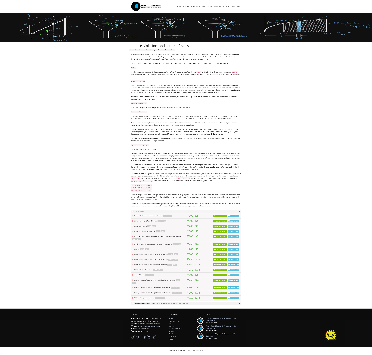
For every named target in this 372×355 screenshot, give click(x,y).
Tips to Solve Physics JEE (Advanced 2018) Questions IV (221, 319)
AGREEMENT (173, 336)
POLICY (171, 339)
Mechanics (149, 50)
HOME (179, 6)
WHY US (204, 6)
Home (132, 50)
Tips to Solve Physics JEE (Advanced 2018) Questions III (221, 327)
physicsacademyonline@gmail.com (149, 326)
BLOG (238, 6)
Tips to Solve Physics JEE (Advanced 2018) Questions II (221, 335)
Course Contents (140, 50)
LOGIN (233, 6)
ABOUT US (186, 6)
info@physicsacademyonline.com (149, 324)
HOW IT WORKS (195, 6)
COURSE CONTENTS (214, 6)
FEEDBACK (226, 6)
